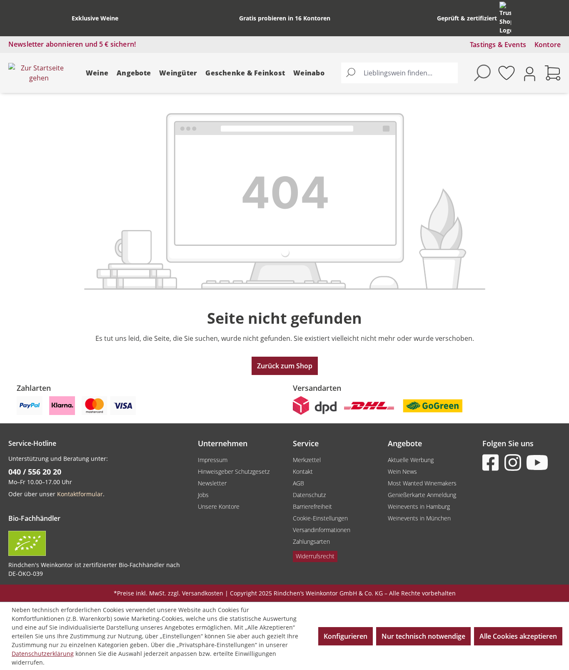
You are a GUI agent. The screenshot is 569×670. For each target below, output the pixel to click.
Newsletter (212, 483)
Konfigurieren (345, 636)
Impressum (212, 460)
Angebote (134, 73)
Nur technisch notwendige (423, 636)
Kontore (547, 44)
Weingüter (178, 73)
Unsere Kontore (219, 506)
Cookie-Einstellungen (320, 518)
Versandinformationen (321, 530)
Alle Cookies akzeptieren (518, 636)
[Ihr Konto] (529, 73)
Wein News (402, 471)
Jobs (203, 495)
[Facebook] (492, 462)
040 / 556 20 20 (34, 472)
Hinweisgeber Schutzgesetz (234, 471)
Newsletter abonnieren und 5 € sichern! (72, 44)
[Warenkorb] (552, 73)
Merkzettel (307, 460)
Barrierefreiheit (312, 506)
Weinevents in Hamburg (419, 506)
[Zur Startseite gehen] (38, 73)
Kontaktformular (80, 494)
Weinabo (308, 73)
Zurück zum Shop (284, 365)
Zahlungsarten (311, 541)
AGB (298, 483)
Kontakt (303, 471)
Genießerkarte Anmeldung (422, 495)
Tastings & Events (498, 44)
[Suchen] (350, 72)
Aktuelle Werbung (411, 460)
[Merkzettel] (506, 73)
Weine (97, 73)
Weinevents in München (419, 518)
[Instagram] (514, 462)
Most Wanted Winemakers (422, 483)
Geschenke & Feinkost (245, 73)
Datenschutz (309, 495)
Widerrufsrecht (315, 556)
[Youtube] (537, 462)
